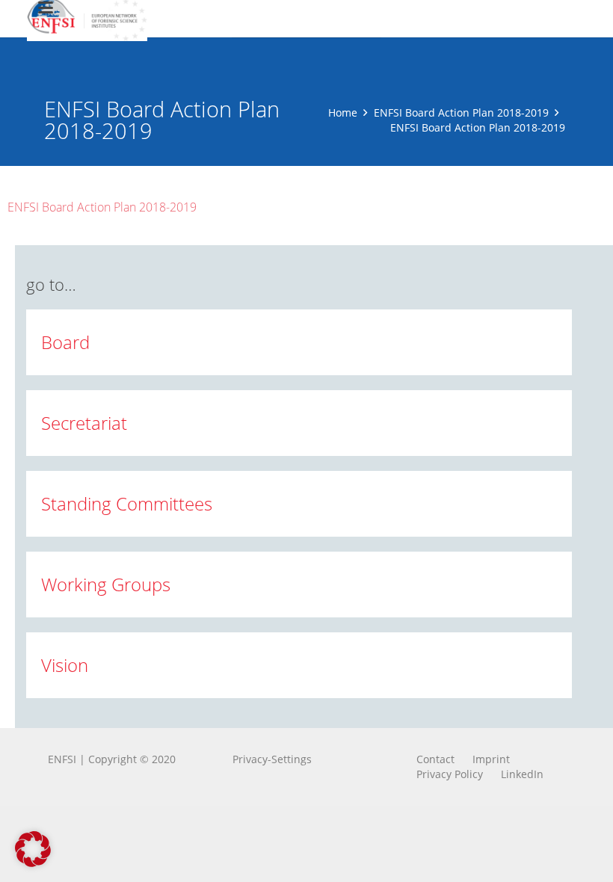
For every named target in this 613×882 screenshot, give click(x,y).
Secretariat (84, 422)
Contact (435, 759)
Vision (64, 665)
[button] (33, 849)
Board (65, 342)
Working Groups (105, 584)
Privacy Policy (449, 774)
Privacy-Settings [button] (272, 759)
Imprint (491, 759)
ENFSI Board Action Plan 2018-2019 (461, 112)
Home (342, 112)
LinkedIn (522, 774)
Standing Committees (126, 503)
